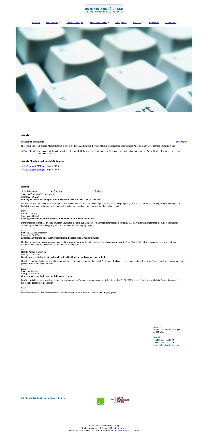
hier (169, 151)
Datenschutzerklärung (109, 425)
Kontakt (136, 22)
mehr (23, 211)
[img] (104, 9)
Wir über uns (52, 22)
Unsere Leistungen (75, 22)
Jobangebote (120, 22)
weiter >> (25, 290)
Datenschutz (170, 22)
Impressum (154, 22)
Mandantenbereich (98, 22)
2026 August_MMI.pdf (34, 166)
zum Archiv (181, 142)
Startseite (36, 22)
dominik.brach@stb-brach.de (166, 345)
